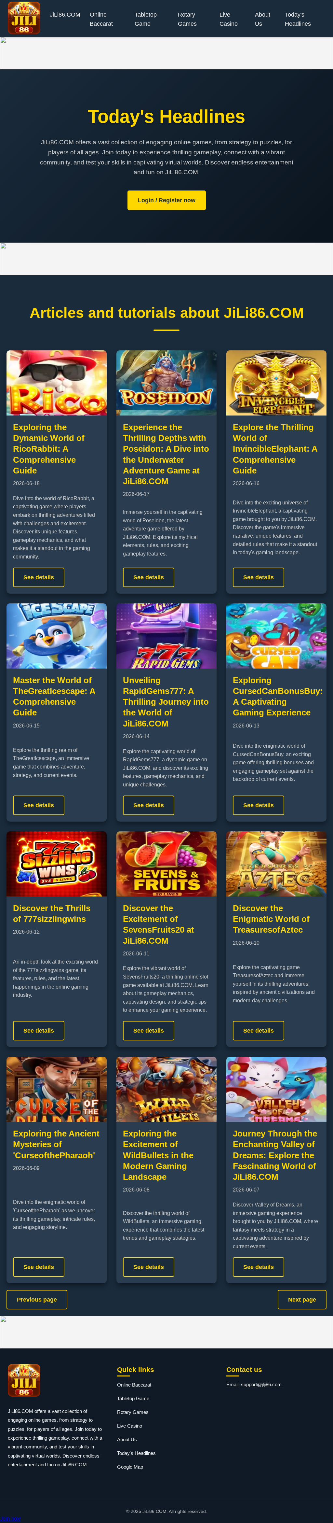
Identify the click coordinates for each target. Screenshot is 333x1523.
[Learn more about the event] (166, 53)
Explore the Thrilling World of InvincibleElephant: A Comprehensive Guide (275, 449)
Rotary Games (187, 19)
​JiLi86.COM (65, 14)
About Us (262, 19)
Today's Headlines (298, 19)
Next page (302, 1299)
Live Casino (229, 19)
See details (38, 577)
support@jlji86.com (261, 1384)
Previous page (37, 1299)
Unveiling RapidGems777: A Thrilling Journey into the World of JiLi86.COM (166, 702)
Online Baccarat (101, 19)
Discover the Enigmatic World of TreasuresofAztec (271, 919)
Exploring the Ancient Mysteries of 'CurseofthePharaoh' (56, 1144)
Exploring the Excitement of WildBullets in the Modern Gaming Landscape (158, 1155)
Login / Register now (166, 200)
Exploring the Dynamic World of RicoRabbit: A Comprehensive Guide (49, 449)
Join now (10, 1518)
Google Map (130, 1467)
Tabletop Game (146, 19)
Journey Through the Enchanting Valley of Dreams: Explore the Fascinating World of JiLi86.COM (275, 1155)
